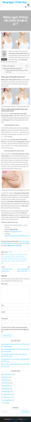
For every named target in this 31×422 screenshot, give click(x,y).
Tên (2, 305)
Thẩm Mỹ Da (5, 380)
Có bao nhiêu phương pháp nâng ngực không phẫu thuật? (16, 71)
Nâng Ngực (4, 377)
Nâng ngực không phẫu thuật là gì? (12, 68)
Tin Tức (10, 252)
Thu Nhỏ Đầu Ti (6, 397)
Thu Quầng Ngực (6, 400)
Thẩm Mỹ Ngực (5, 391)
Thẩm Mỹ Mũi (5, 389)
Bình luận (4, 284)
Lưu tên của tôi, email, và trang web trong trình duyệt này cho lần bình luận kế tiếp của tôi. (15, 329)
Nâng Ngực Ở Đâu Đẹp (14, 2)
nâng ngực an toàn (10, 256)
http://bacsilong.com (16, 231)
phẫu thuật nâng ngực (13, 259)
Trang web (4, 318)
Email (3, 312)
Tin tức (27, 243)
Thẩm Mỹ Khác (5, 383)
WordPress (14, 419)
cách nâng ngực (19, 254)
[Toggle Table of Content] (26, 66)
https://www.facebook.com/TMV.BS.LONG (17, 236)
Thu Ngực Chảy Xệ (6, 394)
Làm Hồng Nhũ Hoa (7, 374)
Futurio (25, 419)
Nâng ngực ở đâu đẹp (15, 245)
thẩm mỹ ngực (11, 261)
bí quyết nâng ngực (9, 254)
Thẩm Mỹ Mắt (5, 386)
